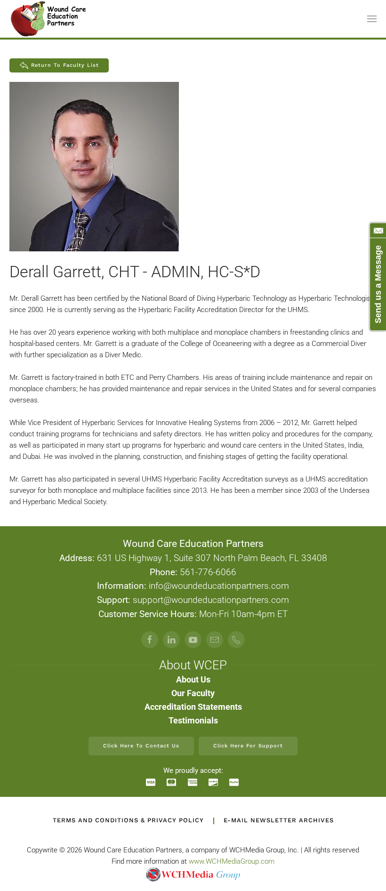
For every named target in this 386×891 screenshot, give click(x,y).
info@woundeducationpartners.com (219, 586)
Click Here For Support (248, 746)
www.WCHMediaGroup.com (231, 861)
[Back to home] (48, 19)
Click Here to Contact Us (141, 746)
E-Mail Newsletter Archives (279, 820)
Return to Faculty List (65, 65)
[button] (372, 19)
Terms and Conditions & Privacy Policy (128, 820)
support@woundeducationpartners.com (211, 600)
